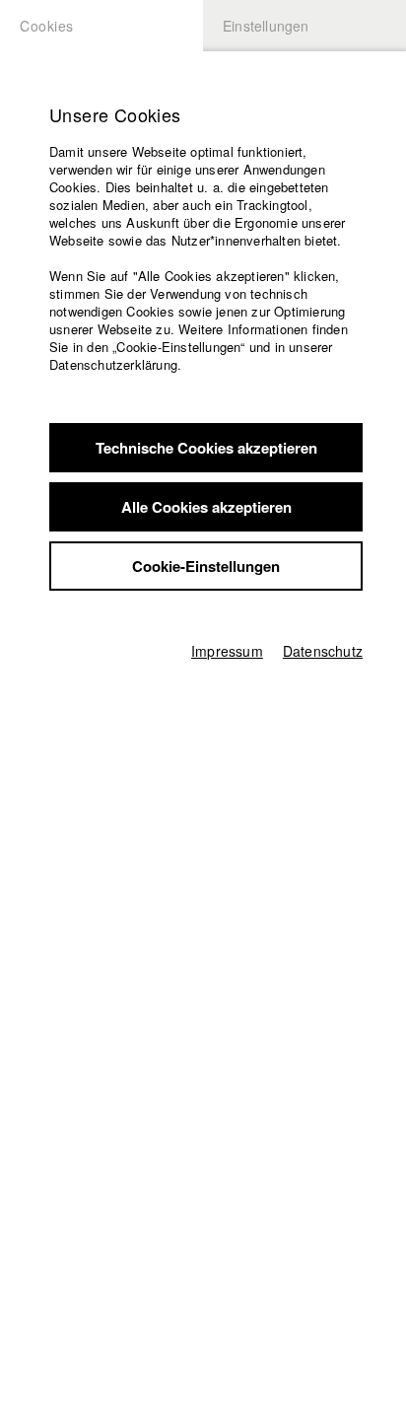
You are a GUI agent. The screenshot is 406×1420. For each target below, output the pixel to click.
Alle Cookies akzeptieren (206, 507)
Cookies (47, 26)
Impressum (227, 651)
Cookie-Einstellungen (206, 566)
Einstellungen (266, 26)
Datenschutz (323, 651)
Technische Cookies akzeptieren (206, 448)
